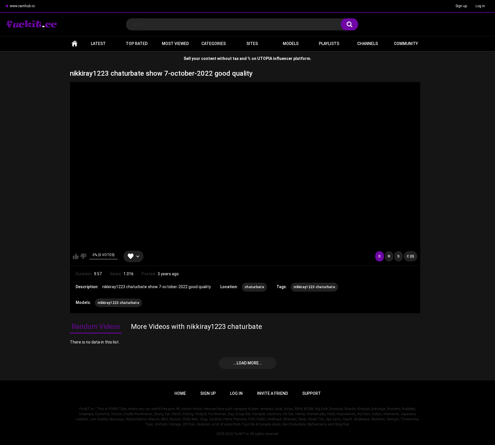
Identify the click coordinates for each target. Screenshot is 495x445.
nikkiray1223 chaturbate (314, 287)
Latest (98, 43)
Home (74, 43)
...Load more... (247, 363)
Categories (213, 43)
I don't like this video (83, 256)
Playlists (329, 43)
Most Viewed (175, 43)
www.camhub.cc (22, 6)
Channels (367, 43)
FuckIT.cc (241, 434)
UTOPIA (264, 58)
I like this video (76, 256)
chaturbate (254, 287)
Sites (252, 43)
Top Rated (137, 43)
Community (406, 43)
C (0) (410, 256)
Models (290, 43)
